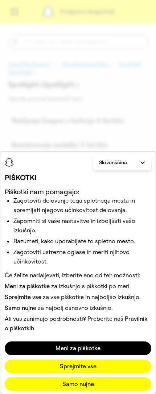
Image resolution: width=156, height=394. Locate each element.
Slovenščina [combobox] (113, 162)
